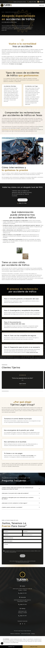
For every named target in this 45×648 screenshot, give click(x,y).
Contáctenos (22, 199)
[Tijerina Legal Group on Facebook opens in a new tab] (22, 624)
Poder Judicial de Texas (32, 352)
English (41, 1)
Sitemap (33, 633)
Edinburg (23, 608)
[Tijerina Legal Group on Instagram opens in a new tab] (20, 624)
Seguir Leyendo (22, 383)
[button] (2, 643)
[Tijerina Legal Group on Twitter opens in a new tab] (24, 624)
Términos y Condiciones (15, 633)
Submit (22, 555)
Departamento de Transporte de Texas (11, 129)
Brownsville (23, 597)
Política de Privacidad (25, 633)
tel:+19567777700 (14, 642)
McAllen (23, 586)
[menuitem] (20, 624)
